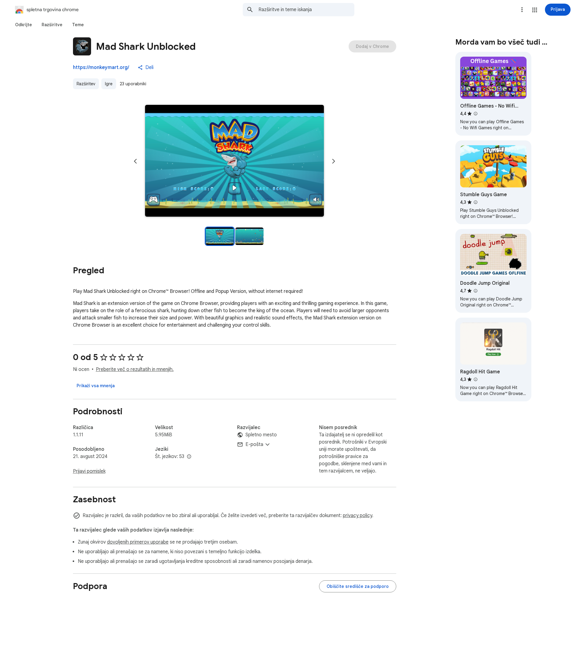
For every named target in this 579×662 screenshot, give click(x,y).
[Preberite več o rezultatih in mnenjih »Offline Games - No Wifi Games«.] (475, 113)
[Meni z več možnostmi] (522, 10)
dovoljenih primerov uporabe (138, 542)
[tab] (23, 24)
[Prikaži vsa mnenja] (95, 385)
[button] (535, 10)
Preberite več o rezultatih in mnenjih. (135, 369)
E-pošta (254, 444)
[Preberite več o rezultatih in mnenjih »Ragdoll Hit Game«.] (475, 379)
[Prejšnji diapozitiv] (135, 161)
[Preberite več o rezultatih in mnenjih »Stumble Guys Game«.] (475, 202)
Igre (108, 83)
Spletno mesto (261, 435)
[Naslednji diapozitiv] (333, 161)
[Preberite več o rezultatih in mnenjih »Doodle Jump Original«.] (475, 291)
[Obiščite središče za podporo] (357, 586)
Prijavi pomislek (89, 471)
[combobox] (306, 9)
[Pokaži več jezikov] (189, 456)
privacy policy (357, 516)
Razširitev (86, 83)
